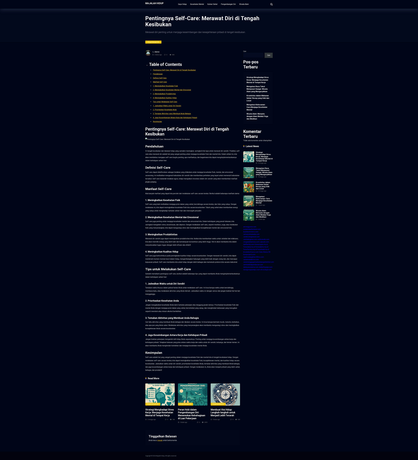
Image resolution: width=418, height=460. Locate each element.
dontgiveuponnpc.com (251, 270)
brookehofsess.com (251, 252)
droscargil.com (266, 270)
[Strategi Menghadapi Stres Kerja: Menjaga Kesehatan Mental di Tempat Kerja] (160, 394)
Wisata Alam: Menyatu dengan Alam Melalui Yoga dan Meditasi (257, 116)
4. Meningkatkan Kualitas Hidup (165, 98)
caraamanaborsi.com (251, 259)
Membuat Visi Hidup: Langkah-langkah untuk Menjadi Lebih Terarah (223, 412)
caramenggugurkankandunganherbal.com (258, 262)
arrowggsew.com (249, 227)
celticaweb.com (263, 239)
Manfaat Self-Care (160, 82)
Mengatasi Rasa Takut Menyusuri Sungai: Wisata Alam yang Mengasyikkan (257, 89)
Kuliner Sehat (212, 4)
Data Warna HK (264, 252)
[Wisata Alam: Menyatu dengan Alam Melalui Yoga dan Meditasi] (248, 220)
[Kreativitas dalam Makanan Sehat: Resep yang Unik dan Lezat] (248, 192)
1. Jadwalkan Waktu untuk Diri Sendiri (167, 106)
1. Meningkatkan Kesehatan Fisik (165, 86)
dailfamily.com (248, 244)
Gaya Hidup (182, 4)
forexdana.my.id (249, 247)
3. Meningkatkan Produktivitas (164, 94)
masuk (159, 440)
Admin (157, 52)
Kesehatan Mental (197, 4)
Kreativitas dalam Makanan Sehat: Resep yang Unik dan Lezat (258, 98)
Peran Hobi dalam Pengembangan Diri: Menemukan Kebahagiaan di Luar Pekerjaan (191, 414)
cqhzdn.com (264, 242)
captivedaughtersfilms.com (253, 257)
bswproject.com (249, 254)
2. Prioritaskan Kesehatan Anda (165, 110)
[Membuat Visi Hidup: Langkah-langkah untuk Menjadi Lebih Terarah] (225, 394)
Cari (244, 51)
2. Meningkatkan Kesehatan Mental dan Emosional (172, 90)
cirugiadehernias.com (251, 242)
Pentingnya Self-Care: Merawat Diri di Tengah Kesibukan (174, 70)
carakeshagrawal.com (251, 237)
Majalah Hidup (154, 3)
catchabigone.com (250, 239)
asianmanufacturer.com (252, 229)
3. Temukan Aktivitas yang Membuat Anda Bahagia (172, 114)
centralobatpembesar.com (253, 265)
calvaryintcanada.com (251, 234)
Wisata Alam (244, 4)
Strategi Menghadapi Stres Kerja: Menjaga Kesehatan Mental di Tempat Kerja (159, 412)
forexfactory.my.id (250, 249)
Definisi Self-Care (160, 78)
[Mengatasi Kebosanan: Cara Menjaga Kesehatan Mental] (248, 206)
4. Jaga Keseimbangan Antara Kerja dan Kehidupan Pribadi (175, 118)
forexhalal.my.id (263, 249)
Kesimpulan (157, 122)
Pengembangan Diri (228, 4)
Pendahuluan (158, 74)
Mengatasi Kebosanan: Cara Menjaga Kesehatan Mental (257, 107)
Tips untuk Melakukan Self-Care (165, 102)
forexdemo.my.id (262, 247)
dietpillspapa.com (265, 267)
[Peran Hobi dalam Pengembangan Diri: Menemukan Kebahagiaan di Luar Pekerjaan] (192, 394)
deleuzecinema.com (251, 267)
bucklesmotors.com (250, 232)
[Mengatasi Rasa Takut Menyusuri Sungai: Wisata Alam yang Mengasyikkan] (248, 177)
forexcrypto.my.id (261, 244)
